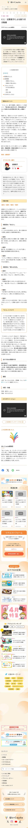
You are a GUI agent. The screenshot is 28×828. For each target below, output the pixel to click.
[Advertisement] (14, 709)
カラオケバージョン (9, 94)
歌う (8, 6)
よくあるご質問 (6, 773)
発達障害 (11, 689)
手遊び (20, 683)
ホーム (3, 6)
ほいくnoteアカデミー (8, 759)
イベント (4, 755)
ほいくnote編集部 (9, 27)
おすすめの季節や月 (10, 87)
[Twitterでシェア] (7, 470)
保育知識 (8, 681)
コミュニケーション (18, 686)
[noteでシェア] (17, 470)
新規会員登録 (14, 554)
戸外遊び (20, 678)
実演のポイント (8, 76)
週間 (6, 626)
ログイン (13, 549)
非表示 (5, 73)
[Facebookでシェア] (2, 470)
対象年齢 (6, 79)
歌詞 (7, 89)
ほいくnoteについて (7, 785)
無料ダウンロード (18, 681)
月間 (12, 626)
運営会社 (4, 783)
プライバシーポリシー (8, 778)
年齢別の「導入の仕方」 (11, 83)
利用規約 (4, 780)
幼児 (14, 678)
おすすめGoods (6, 764)
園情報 (4, 757)
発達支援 (8, 686)
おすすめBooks (6, 762)
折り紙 (13, 683)
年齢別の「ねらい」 (10, 80)
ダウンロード (20, 626)
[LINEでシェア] (12, 470)
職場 (18, 689)
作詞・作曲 (8, 92)
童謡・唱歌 (6, 16)
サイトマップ (5, 776)
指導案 (7, 678)
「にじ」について (8, 85)
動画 (8, 683)
